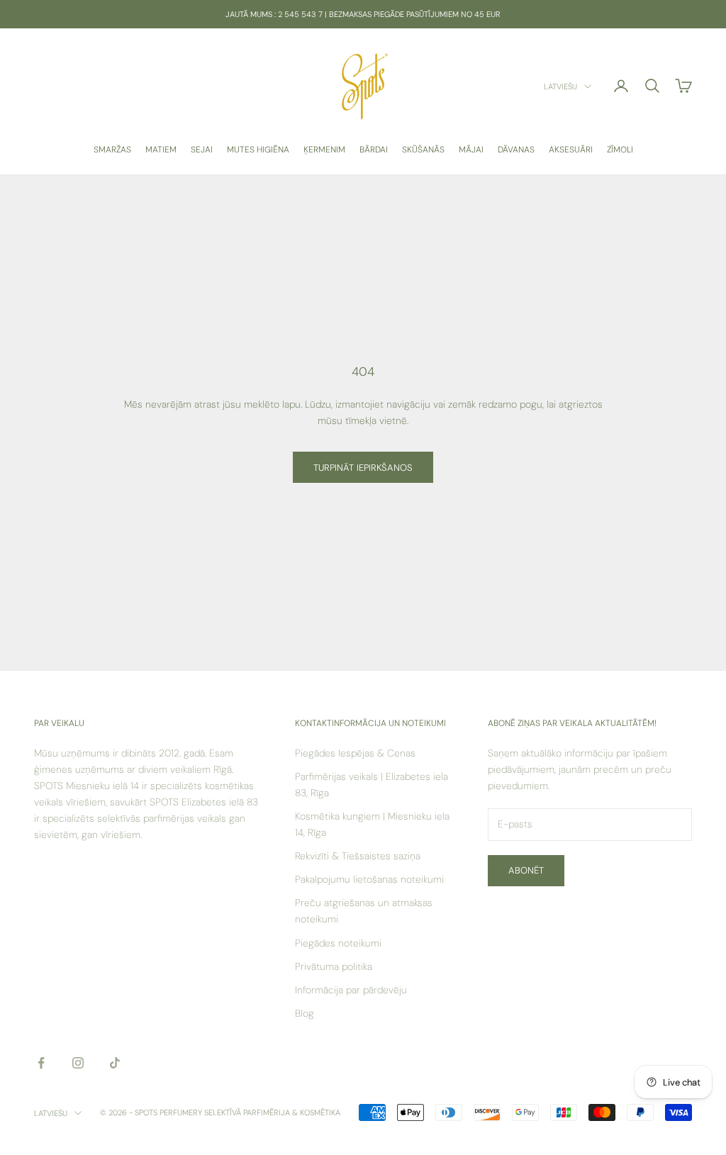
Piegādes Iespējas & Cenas (355, 753)
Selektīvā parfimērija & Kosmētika (272, 1112)
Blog (304, 1013)
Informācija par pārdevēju (351, 989)
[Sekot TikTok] (115, 1063)
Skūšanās (423, 149)
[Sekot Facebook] (41, 1063)
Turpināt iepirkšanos (363, 468)
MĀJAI (471, 149)
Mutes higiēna (258, 149)
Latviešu (560, 86)
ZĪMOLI (620, 149)
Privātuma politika (333, 966)
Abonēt (526, 870)
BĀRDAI (373, 149)
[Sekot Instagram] (78, 1063)
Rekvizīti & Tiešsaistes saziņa (357, 855)
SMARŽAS (112, 149)
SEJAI (202, 149)
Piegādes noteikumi (338, 943)
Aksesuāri (571, 149)
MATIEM (161, 149)
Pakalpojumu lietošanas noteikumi (369, 879)
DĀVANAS (516, 149)
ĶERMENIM (324, 149)
